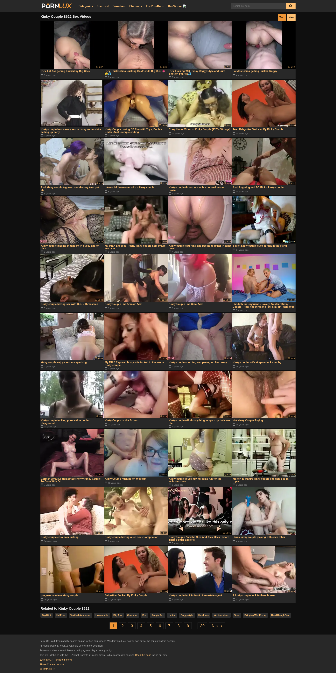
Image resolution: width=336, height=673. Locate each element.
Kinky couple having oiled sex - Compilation (131, 537)
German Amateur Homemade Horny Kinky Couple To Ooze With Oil (71, 480)
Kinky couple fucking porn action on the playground (65, 422)
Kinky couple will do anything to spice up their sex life (199, 422)
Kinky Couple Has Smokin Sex (123, 304)
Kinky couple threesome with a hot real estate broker (196, 189)
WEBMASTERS (48, 669)
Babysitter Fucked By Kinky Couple (126, 595)
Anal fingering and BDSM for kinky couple (258, 187)
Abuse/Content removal (52, 664)
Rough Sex (158, 615)
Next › (217, 626)
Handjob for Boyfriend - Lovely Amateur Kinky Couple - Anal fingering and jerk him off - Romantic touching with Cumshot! (263, 305)
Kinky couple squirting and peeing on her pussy (198, 362)
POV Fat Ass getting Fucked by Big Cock (65, 71)
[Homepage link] (57, 6)
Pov (144, 615)
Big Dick (46, 615)
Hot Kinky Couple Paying (248, 420)
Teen (236, 615)
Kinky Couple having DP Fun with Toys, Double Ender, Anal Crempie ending (133, 131)
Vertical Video (221, 615)
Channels (135, 6)
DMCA (49, 659)
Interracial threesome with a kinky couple (129, 187)
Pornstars (119, 6)
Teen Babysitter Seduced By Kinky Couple (258, 129)
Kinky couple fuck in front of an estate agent (195, 595)
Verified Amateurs (80, 615)
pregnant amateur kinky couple (59, 595)
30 (202, 626)
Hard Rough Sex (280, 615)
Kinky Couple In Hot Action (121, 420)
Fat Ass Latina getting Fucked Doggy (255, 71)
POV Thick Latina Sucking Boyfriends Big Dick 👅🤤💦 (135, 72)
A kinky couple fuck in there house (254, 595)
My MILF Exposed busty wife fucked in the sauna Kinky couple (134, 364)
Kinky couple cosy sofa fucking (60, 537)
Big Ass (117, 615)
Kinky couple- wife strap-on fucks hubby (257, 362)
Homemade (101, 615)
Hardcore (203, 615)
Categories (86, 6)
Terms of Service (63, 659)
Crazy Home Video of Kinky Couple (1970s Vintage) (199, 129)
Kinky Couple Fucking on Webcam (125, 478)
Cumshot (132, 615)
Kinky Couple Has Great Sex (186, 304)
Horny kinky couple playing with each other (259, 537)
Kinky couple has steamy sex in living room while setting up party (71, 131)
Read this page (143, 655)
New (291, 17)
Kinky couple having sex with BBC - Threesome (69, 304)
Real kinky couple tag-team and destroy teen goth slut (70, 189)
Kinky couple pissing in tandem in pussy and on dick (70, 247)
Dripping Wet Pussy (255, 615)
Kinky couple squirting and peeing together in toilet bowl (200, 247)
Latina (172, 615)
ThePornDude (155, 6)
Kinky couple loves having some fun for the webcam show (195, 480)
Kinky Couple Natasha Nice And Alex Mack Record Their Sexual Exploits (199, 538)
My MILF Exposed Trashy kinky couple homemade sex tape (135, 247)
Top (281, 17)
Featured (103, 6)
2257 (42, 659)
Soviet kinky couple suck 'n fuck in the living (260, 245)
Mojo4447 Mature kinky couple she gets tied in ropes (261, 480)
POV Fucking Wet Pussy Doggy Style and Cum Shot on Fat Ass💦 (197, 72)
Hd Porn (60, 615)
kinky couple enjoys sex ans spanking (64, 362)
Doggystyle (187, 615)
